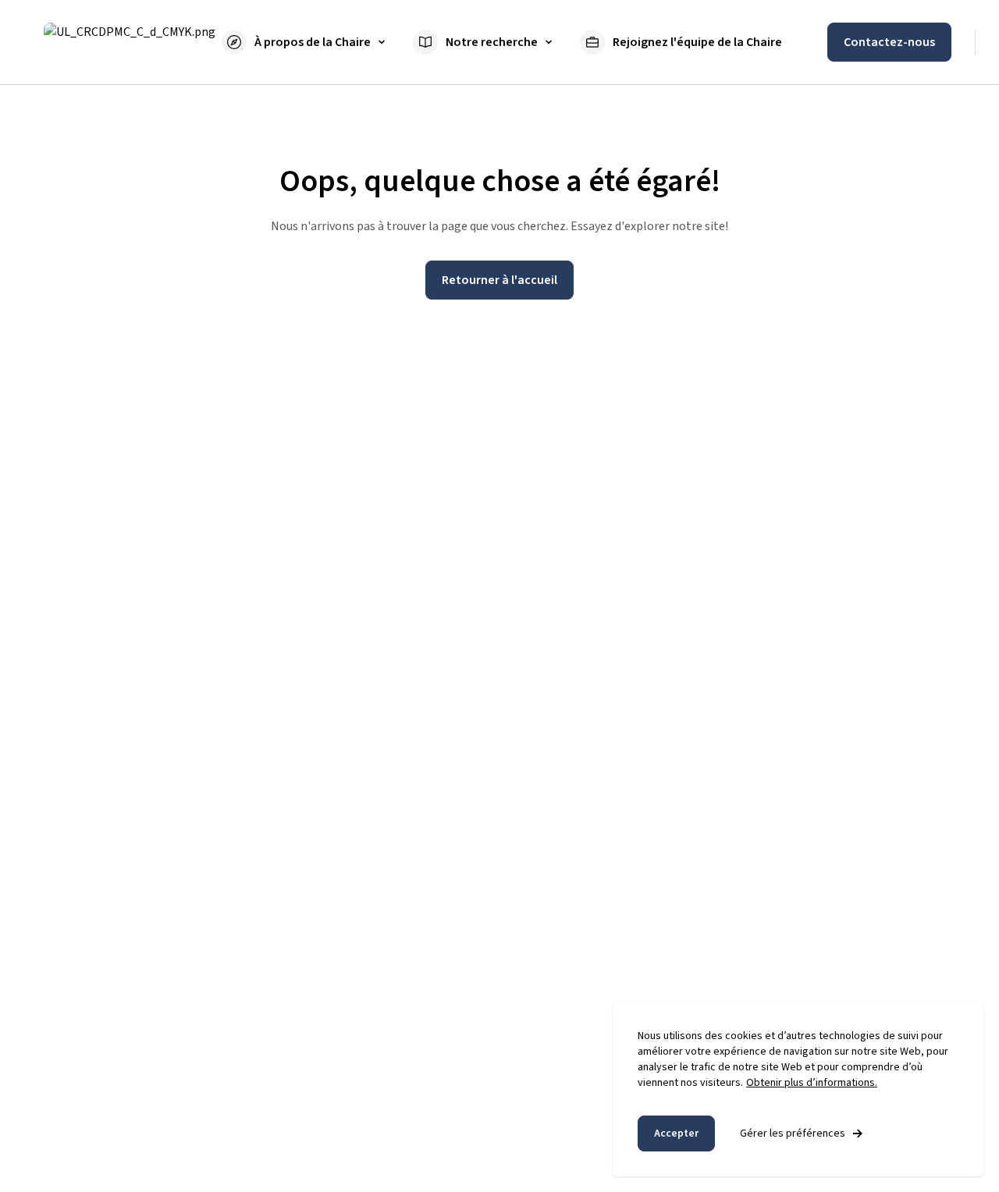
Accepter (676, 1133)
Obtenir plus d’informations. (811, 1083)
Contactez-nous (889, 42)
